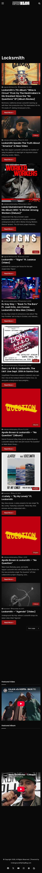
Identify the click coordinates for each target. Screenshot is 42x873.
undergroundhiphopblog (10, 140)
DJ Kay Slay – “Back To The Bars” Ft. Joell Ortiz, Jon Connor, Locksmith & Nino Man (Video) (20, 307)
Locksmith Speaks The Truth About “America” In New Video (21, 144)
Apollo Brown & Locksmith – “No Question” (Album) (19, 434)
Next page (31, 628)
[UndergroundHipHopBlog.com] (21, 3)
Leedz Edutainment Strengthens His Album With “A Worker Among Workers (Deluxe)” (20, 209)
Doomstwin (6, 493)
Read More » (8, 112)
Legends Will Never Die (10, 87)
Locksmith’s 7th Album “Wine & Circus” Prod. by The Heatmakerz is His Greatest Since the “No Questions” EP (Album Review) (21, 95)
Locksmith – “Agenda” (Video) (19, 611)
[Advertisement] (21, 29)
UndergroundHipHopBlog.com (21, 863)
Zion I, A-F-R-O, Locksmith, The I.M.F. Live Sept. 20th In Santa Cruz (20, 370)
